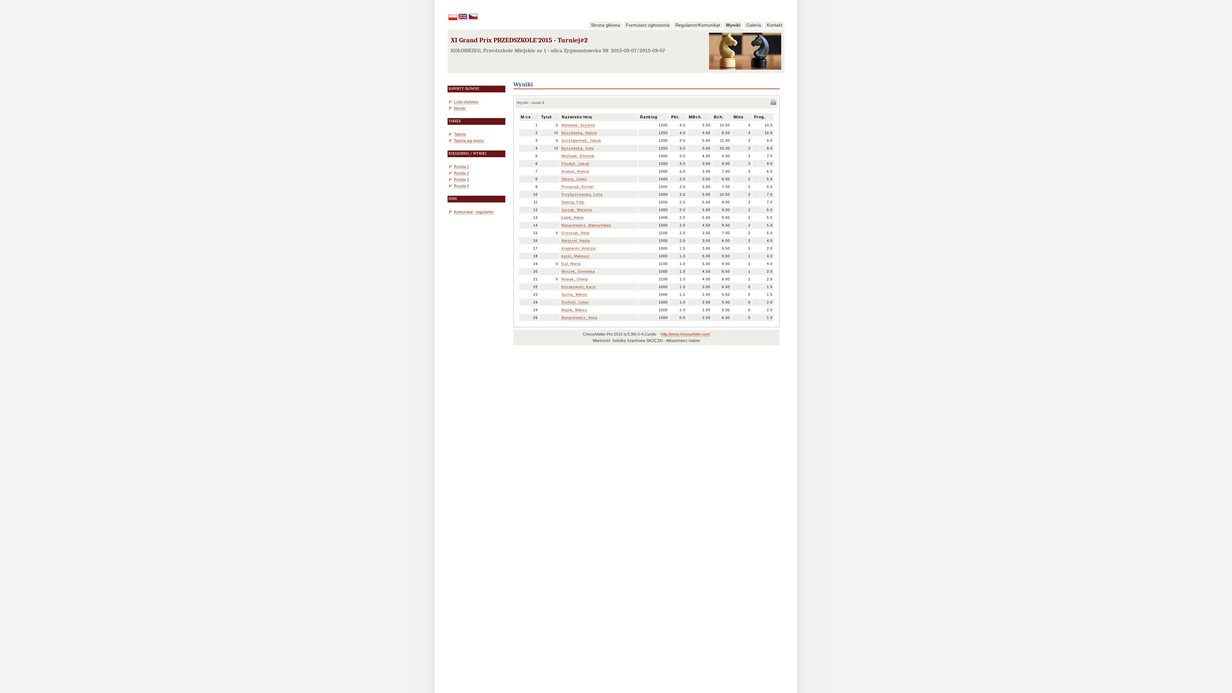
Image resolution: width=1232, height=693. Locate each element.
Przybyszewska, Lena (582, 194)
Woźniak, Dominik (578, 156)
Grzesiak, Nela (575, 233)
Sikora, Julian (574, 179)
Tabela (460, 134)
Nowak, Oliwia (574, 279)
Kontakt (774, 25)
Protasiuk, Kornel (577, 187)
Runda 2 (461, 173)
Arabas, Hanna (575, 171)
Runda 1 (461, 167)
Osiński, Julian (575, 302)
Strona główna (605, 25)
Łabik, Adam (572, 217)
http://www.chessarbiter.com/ (685, 334)
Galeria (753, 25)
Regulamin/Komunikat (697, 25)
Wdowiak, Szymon (578, 125)
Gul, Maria (571, 264)
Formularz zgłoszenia (648, 25)
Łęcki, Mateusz (575, 256)
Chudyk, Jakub (575, 164)
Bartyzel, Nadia (575, 241)
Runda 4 (461, 186)
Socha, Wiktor (574, 294)
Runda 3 (461, 179)
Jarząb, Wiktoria (576, 210)
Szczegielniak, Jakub (581, 140)
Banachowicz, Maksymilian (586, 225)
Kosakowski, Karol (578, 287)
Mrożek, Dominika (578, 271)
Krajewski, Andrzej (578, 248)
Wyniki (733, 25)
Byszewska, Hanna (579, 133)
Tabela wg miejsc (469, 141)
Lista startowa (466, 102)
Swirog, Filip (572, 202)
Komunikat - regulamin (473, 212)
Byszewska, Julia (577, 148)
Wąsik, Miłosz (574, 310)
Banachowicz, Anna (579, 318)
